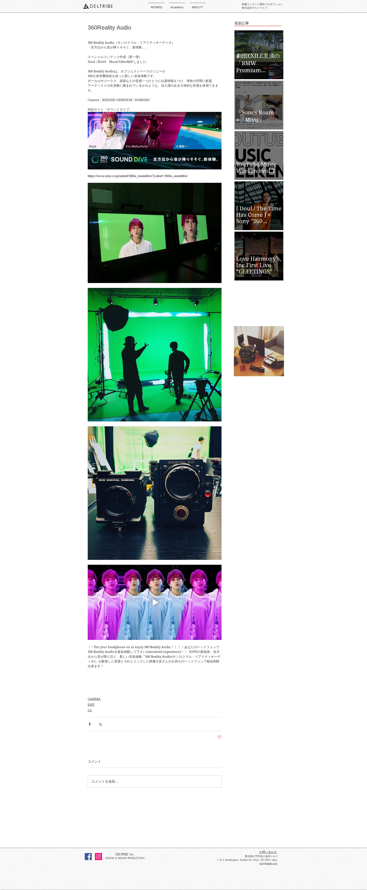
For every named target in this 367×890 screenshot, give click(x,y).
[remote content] (155, 176)
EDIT (91, 705)
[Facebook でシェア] (90, 724)
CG (90, 710)
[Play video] (155, 602)
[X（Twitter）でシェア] (100, 724)
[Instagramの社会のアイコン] (98, 856)
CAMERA (94, 699)
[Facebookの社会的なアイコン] (88, 856)
